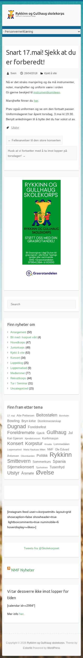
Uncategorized (19, 388)
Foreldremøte (21, 432)
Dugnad (16, 426)
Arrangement (18, 332)
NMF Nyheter (22, 570)
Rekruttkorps (18, 378)
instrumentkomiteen (46, 92)
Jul (70, 433)
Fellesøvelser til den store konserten (34, 140)
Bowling (13, 421)
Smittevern (19, 461)
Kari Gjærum (15, 438)
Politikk (42, 455)
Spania (59, 461)
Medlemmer (17, 373)
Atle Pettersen (25, 415)
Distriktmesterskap (49, 421)
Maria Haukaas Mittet (34, 449)
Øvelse (45, 472)
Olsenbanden (28, 456)
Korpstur (34, 443)
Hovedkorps (17, 342)
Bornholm (64, 415)
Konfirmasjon (50, 438)
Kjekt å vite (50, 73)
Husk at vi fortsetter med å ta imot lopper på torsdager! (37, 153)
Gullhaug (56, 432)
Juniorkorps (17, 347)
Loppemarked (18, 368)
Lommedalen (61, 444)
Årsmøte (27, 473)
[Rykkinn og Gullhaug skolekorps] (36, 15)
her (36, 100)
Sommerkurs (42, 461)
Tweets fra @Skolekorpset (41, 548)
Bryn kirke (28, 421)
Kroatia (48, 444)
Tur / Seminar (18, 383)
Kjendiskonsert (32, 438)
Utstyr (15, 127)
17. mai (11, 415)
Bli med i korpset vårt (23, 337)
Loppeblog (16, 362)
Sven (13, 73)
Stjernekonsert (20, 466)
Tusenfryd (57, 467)
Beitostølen (46, 415)
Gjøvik (41, 433)
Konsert (15, 357)
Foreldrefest (37, 427)
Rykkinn (61, 454)
